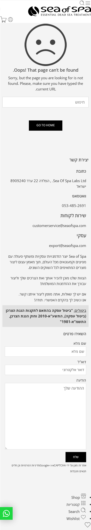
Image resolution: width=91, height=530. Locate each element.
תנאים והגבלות (78, 471)
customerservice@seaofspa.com (59, 225)
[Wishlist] (45, 525)
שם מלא (80, 343)
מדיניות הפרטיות (30, 465)
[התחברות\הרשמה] (10, 19)
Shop (76, 497)
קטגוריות (73, 504)
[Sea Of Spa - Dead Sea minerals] (59, 11)
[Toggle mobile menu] (88, 3)
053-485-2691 (74, 205)
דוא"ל (82, 362)
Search (74, 511)
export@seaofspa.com (67, 245)
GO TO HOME (45, 125)
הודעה (81, 380)
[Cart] (3, 19)
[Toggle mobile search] (82, 3)
